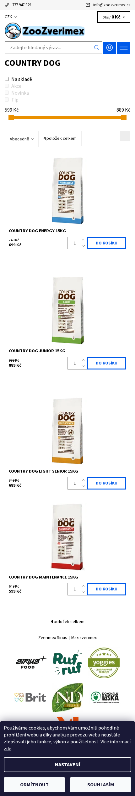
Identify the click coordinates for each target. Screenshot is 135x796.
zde (7, 748)
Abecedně (19, 139)
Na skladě (21, 79)
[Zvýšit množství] (84, 240)
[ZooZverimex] (67, 31)
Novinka (20, 93)
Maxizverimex (84, 638)
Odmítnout (34, 784)
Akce (16, 86)
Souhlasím (100, 784)
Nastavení (67, 764)
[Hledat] (97, 47)
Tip (15, 100)
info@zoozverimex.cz (111, 5)
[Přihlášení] (109, 48)
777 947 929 (21, 5)
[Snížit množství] (84, 246)
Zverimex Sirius (52, 638)
